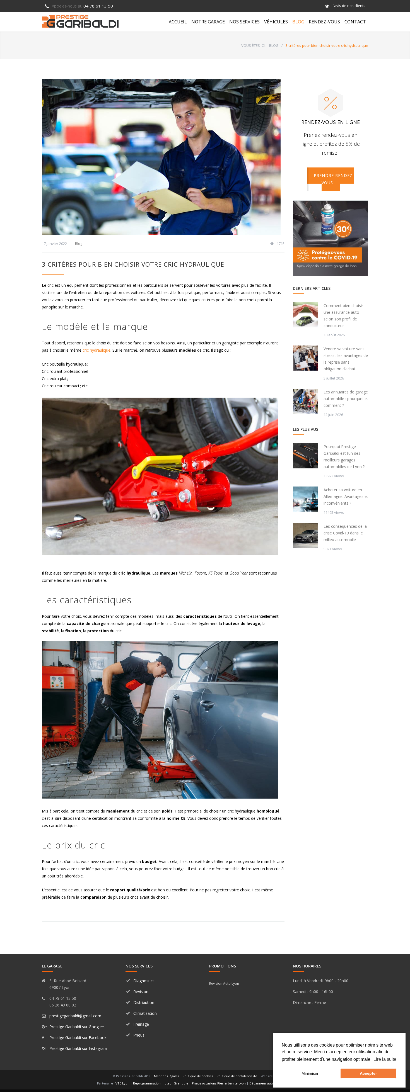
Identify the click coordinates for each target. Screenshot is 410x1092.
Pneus (138, 1035)
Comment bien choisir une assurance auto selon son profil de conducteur (343, 315)
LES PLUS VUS (305, 429)
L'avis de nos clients (348, 5)
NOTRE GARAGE (208, 22)
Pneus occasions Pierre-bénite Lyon (219, 1083)
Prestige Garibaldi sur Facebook (78, 1037)
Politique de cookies (198, 1076)
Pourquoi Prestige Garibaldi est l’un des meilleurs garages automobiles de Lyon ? (344, 456)
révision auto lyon (224, 983)
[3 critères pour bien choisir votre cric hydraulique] (163, 157)
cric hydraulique (96, 350)
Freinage (141, 1024)
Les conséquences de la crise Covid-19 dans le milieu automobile (345, 533)
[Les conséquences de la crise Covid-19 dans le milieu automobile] (305, 535)
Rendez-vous (324, 22)
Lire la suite (384, 1059)
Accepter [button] (368, 1073)
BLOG (298, 22)
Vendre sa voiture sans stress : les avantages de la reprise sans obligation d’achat (346, 358)
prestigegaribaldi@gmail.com (75, 1015)
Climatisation (145, 1013)
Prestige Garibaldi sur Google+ (76, 1026)
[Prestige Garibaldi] (80, 21)
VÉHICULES (276, 22)
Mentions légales (166, 1076)
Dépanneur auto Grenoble (269, 1083)
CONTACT (355, 22)
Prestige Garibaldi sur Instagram (78, 1048)
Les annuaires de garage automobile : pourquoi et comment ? (346, 398)
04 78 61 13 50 (82, 6)
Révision (140, 991)
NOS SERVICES (244, 22)
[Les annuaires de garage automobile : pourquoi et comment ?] (305, 401)
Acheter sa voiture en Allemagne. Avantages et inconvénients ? (346, 496)
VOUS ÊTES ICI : (253, 45)
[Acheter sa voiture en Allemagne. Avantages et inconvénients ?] (305, 499)
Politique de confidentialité (237, 1076)
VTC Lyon (122, 1083)
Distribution (143, 1002)
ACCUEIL (178, 22)
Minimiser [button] (310, 1073)
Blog (78, 243)
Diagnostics (144, 980)
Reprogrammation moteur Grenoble (160, 1083)
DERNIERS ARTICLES (312, 288)
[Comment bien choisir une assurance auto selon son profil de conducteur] (305, 314)
